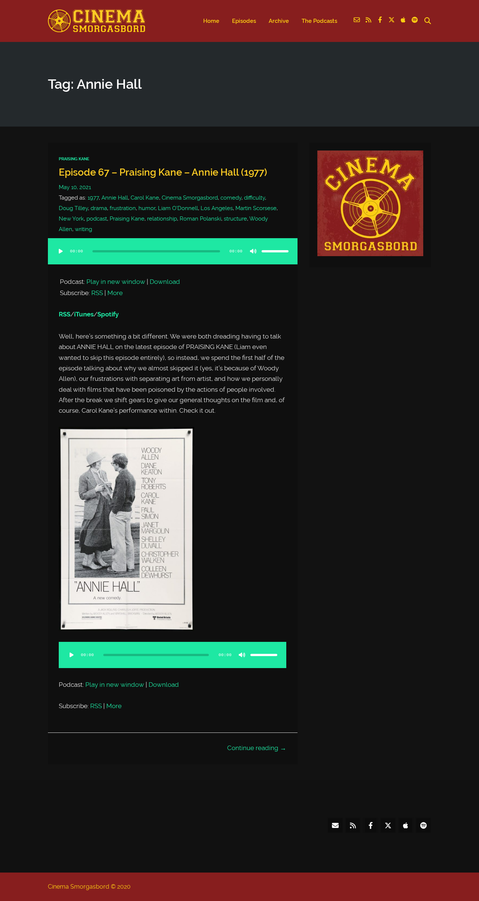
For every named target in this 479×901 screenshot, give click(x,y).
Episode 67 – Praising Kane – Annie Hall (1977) (163, 172)
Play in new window (115, 281)
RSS (97, 293)
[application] (173, 258)
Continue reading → (256, 748)
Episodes (244, 21)
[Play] (60, 251)
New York (71, 218)
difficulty (254, 197)
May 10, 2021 (75, 187)
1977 (93, 197)
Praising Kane (74, 159)
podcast (96, 218)
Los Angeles (217, 208)
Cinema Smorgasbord (190, 197)
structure (235, 218)
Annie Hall (114, 197)
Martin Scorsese (256, 208)
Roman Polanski (200, 218)
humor (146, 208)
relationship (162, 218)
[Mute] (253, 251)
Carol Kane (145, 197)
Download (165, 281)
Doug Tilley (73, 208)
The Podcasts (319, 21)
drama (99, 208)
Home (211, 21)
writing (83, 229)
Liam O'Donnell (178, 208)
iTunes (84, 314)
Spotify (108, 314)
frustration (123, 208)
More (115, 293)
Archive (279, 21)
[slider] (275, 251)
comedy (230, 197)
